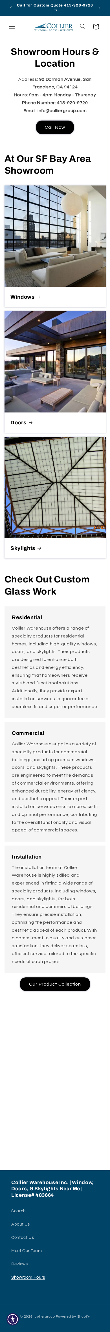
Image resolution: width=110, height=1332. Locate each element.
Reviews (19, 1264)
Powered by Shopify (73, 1316)
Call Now (55, 127)
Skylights (22, 548)
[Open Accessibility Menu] (12, 1319)
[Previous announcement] (11, 7)
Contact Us (22, 1237)
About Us (20, 1224)
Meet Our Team (26, 1251)
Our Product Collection (55, 984)
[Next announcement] (99, 7)
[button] (11, 26)
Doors (18, 422)
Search (18, 1211)
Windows (22, 297)
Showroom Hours (28, 1277)
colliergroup (45, 1316)
